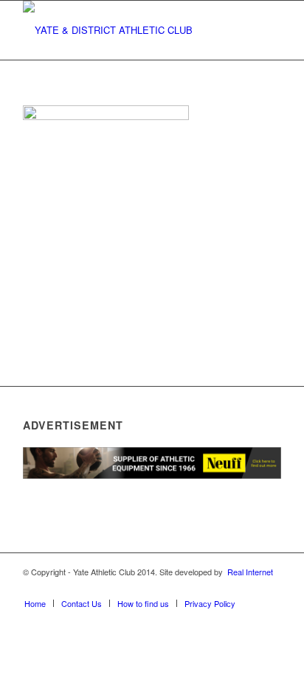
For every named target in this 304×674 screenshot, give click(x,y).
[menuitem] (35, 603)
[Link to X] (204, 588)
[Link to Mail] (270, 588)
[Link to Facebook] (181, 588)
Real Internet (250, 572)
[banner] (126, 30)
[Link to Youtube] (248, 588)
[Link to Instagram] (226, 588)
